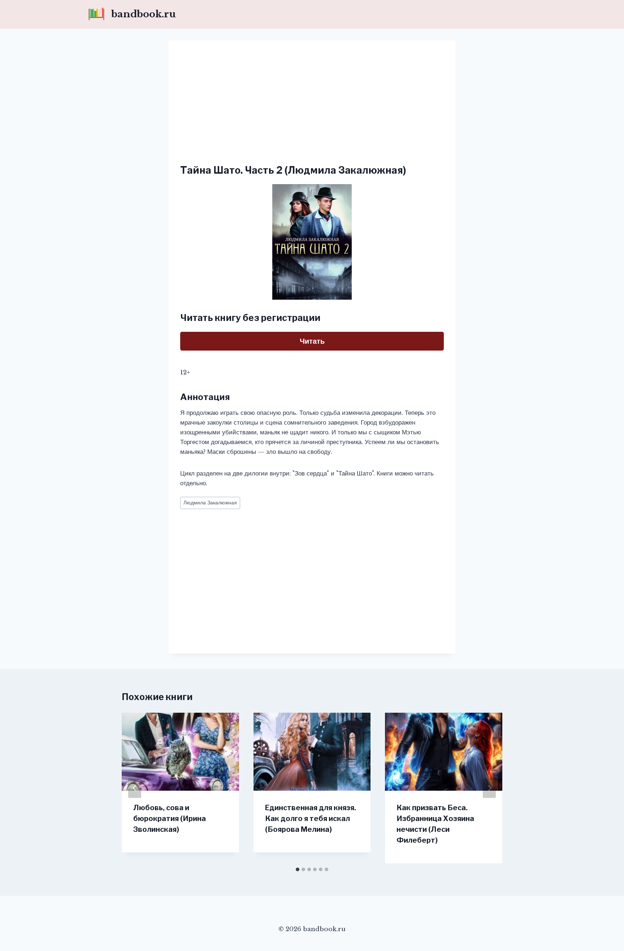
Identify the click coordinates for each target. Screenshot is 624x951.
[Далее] (489, 788)
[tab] (297, 869)
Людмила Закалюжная (210, 503)
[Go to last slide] (134, 788)
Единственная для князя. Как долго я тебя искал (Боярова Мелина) (310, 818)
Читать (312, 341)
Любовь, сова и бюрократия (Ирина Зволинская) (169, 818)
